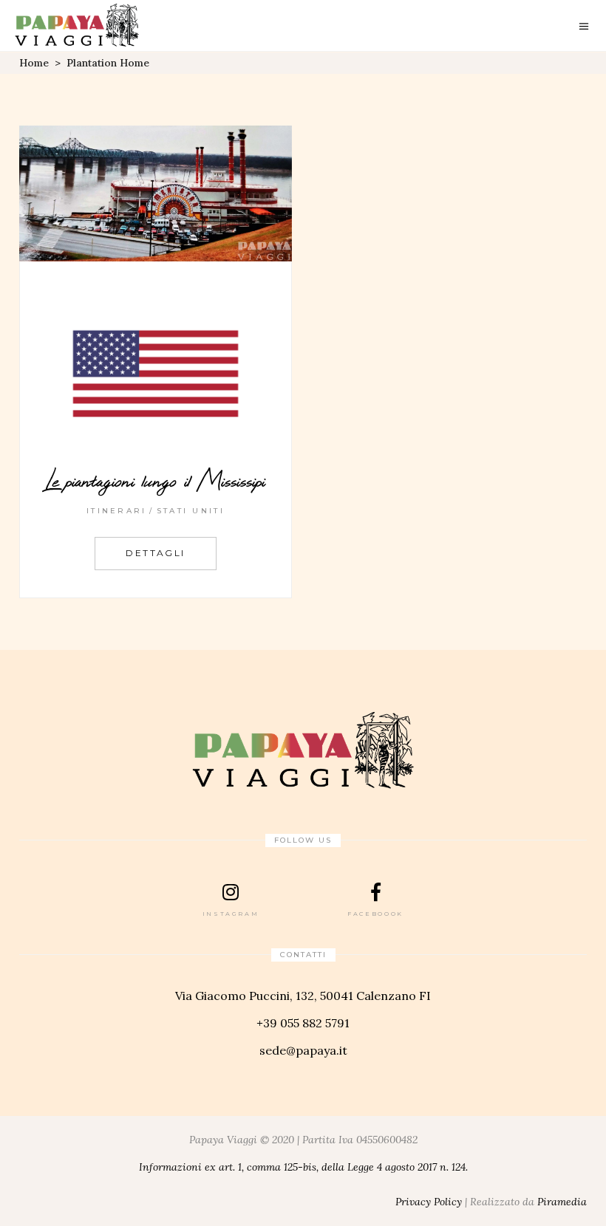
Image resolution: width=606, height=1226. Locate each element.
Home (34, 62)
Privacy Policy (428, 1201)
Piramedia (562, 1201)
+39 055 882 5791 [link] (303, 1023)
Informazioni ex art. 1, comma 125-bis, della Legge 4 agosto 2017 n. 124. (303, 1167)
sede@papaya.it (303, 1050)
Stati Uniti (191, 511)
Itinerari (116, 511)
